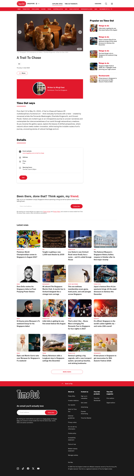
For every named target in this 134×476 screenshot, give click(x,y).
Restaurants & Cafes (86, 9)
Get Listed (84, 403)
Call (23, 177)
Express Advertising (84, 413)
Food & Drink (35, 9)
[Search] (106, 4)
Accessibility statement (72, 439)
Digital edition (111, 403)
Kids (66, 9)
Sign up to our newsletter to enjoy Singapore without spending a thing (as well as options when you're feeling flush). (48, 200)
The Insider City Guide (105, 9)
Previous (20, 32)
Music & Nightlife (74, 9)
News (19, 9)
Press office (71, 396)
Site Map (70, 462)
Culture (43, 9)
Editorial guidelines (71, 417)
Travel (49, 9)
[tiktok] (23, 468)
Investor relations (73, 400)
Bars (96, 9)
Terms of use (72, 444)
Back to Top (68, 384)
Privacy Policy (56, 211)
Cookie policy (72, 433)
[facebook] (28, 468)
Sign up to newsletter (84, 397)
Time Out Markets (71, 4)
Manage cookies (73, 455)
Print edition (110, 398)
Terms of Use (46, 211)
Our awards (71, 405)
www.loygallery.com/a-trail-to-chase (33, 153)
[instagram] (18, 468)
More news (67, 372)
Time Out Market (86, 418)
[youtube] (38, 468)
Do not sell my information (72, 428)
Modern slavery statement (72, 450)
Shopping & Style (58, 9)
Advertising (84, 407)
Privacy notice (72, 422)
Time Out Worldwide (97, 399)
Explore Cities (57, 4)
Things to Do (26, 9)
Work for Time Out (72, 410)
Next (80, 32)
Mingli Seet (60, 88)
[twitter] (33, 468)
